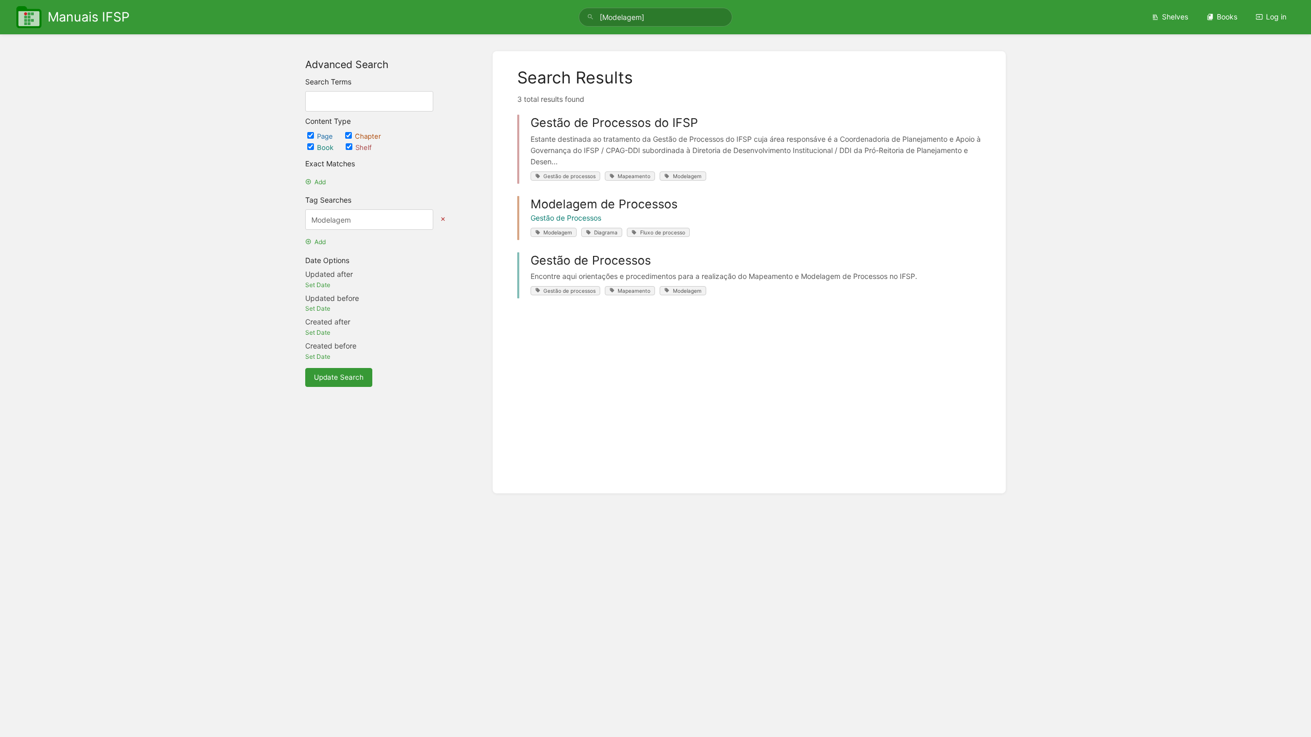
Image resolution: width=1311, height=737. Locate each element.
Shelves (1175, 16)
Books (1227, 16)
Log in (1276, 16)
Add (320, 182)
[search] (655, 17)
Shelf (363, 147)
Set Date (317, 285)
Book (326, 147)
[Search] (590, 17)
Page (326, 136)
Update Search (339, 377)
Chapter (368, 136)
